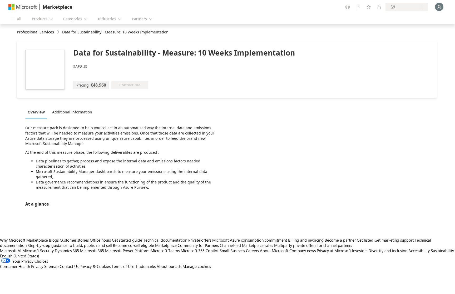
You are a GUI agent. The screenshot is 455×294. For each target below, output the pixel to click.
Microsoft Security (38, 250)
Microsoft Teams (165, 250)
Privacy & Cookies (95, 266)
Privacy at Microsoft (334, 250)
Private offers (199, 240)
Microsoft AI (10, 250)
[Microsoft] (22, 7)
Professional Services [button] (35, 31)
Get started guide (127, 240)
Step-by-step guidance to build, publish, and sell (70, 245)
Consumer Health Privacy (21, 266)
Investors (359, 250)
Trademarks (145, 266)
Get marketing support (394, 240)
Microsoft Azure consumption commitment (250, 240)
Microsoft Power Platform (127, 250)
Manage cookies (196, 266)
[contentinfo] (59, 32)
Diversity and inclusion (387, 250)
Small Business (232, 250)
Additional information (72, 111)
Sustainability (442, 250)
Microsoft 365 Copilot (200, 250)
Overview (36, 111)
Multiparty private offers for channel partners (313, 245)
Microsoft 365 (92, 250)
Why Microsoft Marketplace (24, 240)
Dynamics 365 (67, 250)
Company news (302, 250)
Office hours (100, 240)
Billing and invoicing (306, 240)
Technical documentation (165, 240)
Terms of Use (123, 266)
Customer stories (74, 240)
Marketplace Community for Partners (187, 245)
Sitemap (51, 266)
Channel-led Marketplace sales (246, 245)
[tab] (37, 112)
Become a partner (340, 240)
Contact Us (69, 266)
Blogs (54, 240)
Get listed (365, 240)
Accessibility (419, 250)
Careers (252, 250)
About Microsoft (274, 250)
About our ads (169, 266)
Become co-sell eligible (133, 245)
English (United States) (19, 255)
